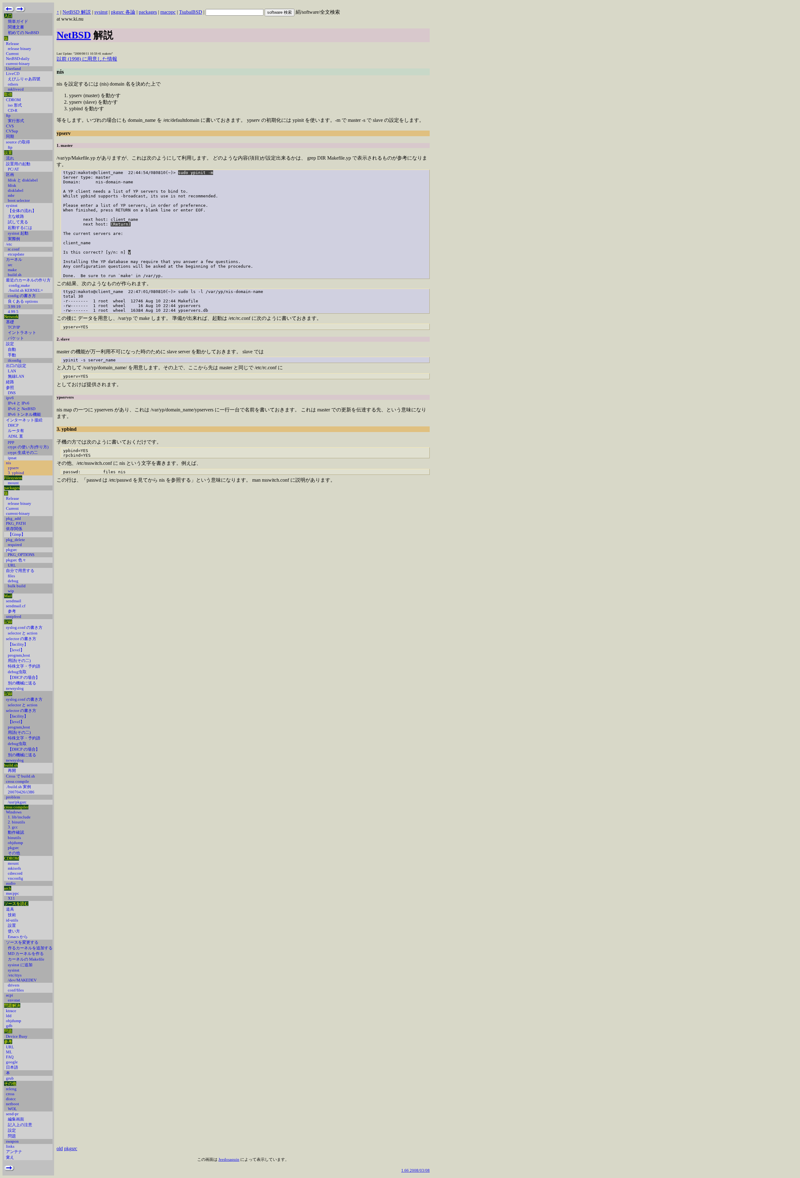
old (60, 1148)
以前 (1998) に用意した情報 (87, 59)
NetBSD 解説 (76, 12)
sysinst (101, 12)
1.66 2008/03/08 (415, 1170)
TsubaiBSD (190, 12)
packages (148, 12)
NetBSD (74, 35)
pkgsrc (70, 1148)
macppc (168, 12)
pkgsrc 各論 (123, 12)
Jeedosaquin (228, 1159)
